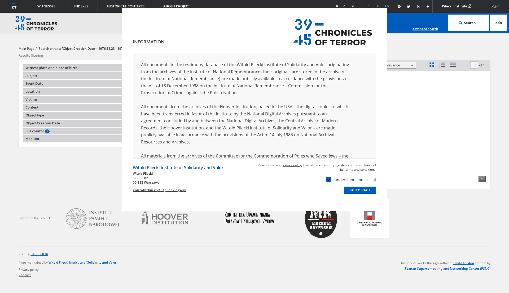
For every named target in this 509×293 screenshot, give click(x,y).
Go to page (360, 190)
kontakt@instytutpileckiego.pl (159, 190)
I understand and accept (354, 179)
